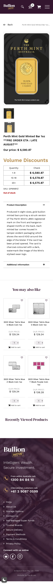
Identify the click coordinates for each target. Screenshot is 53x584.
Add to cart (15, 347)
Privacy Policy (13, 543)
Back (10, 24)
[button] (22, 300)
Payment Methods (15, 534)
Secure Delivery (14, 529)
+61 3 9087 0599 (24, 491)
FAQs (9, 502)
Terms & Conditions (16, 539)
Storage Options (14, 511)
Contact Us (12, 516)
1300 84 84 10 (22, 479)
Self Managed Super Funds (20, 520)
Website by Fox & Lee (26, 575)
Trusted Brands (14, 525)
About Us (11, 506)
